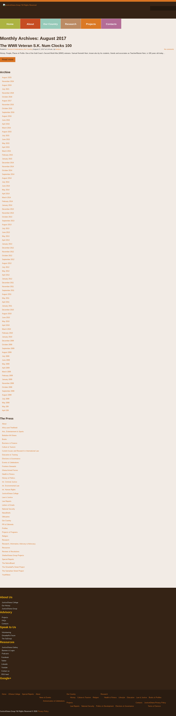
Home (10, 24)
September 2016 (8, 112)
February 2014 (7, 201)
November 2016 (8, 105)
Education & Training (10, 455)
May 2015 (5, 143)
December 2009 (8, 341)
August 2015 (6, 132)
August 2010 (6, 314)
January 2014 (7, 205)
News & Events (45, 697)
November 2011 (8, 286)
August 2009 (6, 352)
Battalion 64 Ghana (9, 435)
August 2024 (6, 85)
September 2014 (8, 174)
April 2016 (6, 124)
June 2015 (6, 139)
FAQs (4, 621)
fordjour (58, 49)
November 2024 (8, 81)
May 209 (5, 406)
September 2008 (8, 391)
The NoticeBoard (8, 563)
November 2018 (8, 93)
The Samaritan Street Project (13, 571)
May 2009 (5, 364)
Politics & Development (105, 706)
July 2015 (5, 136)
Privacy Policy (43, 711)
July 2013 (5, 228)
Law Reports (6, 501)
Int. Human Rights (9, 490)
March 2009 (6, 372)
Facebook (5, 657)
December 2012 (8, 248)
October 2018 (7, 97)
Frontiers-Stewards (9, 466)
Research (70, 24)
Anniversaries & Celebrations (54, 701)
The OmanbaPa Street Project (13, 567)
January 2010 (7, 337)
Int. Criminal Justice (9, 482)
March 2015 (6, 151)
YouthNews (6, 575)
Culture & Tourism (8, 447)
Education (130, 697)
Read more (7, 59)
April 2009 (6, 368)
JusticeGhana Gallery (10, 647)
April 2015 (6, 147)
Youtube (4, 668)
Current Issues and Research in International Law (20, 451)
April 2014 (6, 194)
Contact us (5, 671)
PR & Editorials (8, 524)
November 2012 (8, 252)
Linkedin (4, 664)
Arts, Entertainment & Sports (13, 432)
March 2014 (6, 197)
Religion (5, 536)
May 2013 (5, 236)
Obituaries (6, 517)
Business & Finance (9, 443)
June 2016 (6, 120)
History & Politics (8, 478)
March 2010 (6, 329)
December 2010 (8, 310)
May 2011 (5, 298)
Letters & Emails (8, 505)
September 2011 (8, 290)
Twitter (3, 661)
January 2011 (7, 306)
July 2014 (5, 182)
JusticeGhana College (10, 493)
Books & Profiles (155, 697)
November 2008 (8, 383)
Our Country (50, 24)
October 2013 (7, 217)
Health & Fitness (8, 474)
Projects (91, 24)
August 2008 (6, 395)
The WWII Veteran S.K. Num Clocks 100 (36, 45)
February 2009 (7, 376)
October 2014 (7, 170)
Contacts (111, 24)
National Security (8, 509)
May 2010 (5, 321)
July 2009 (5, 356)
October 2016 (7, 108)
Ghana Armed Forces (10, 470)
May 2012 (5, 271)
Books (4, 439)
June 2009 (6, 360)
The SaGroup (7, 639)
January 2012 (7, 279)
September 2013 (8, 221)
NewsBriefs (6, 513)
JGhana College (14, 694)
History (73, 697)
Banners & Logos (8, 650)
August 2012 (6, 263)
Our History (6, 606)
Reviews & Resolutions (10, 552)
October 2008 (7, 387)
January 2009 (7, 379)
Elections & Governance (11, 459)
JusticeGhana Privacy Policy (155, 703)
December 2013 (8, 209)
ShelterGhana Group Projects (13, 555)
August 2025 (6, 77)
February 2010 (7, 333)
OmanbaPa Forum (8, 636)
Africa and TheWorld (9, 428)
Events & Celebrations (15, 49)
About (30, 24)
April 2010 (6, 325)
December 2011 (8, 283)
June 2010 (6, 317)
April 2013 (6, 240)
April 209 (5, 410)
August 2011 (6, 294)
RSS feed (5, 674)
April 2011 (5, 302)
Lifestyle (122, 697)
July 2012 (5, 267)
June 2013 (6, 232)
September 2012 (8, 259)
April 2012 (6, 275)
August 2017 (6, 101)
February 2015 (7, 155)
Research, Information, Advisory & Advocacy (19, 544)
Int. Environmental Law (10, 486)
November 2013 (8, 213)
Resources (6, 548)
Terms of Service (154, 706)
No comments (169, 49)
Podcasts (5, 654)
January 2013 (7, 244)
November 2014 (8, 166)
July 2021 (5, 89)
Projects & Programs (10, 532)
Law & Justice (7, 497)
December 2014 (8, 163)
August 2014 (6, 178)
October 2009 (7, 345)
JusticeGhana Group (9, 609)
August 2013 (6, 225)
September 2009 (8, 348)
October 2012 (7, 256)
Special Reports (8, 559)
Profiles (5, 528)
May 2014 (5, 190)
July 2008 (5, 399)
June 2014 (6, 186)
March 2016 (6, 128)
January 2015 (7, 159)
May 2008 (5, 403)
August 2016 (6, 116)
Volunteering (6, 632)
